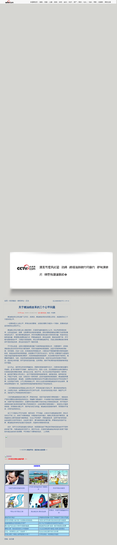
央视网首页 (34, 2)
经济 (70, 2)
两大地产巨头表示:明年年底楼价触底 (17, 526)
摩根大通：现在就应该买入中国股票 (17, 529)
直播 (45, 2)
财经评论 (21, 301)
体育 (60, 2)
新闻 (55, 2)
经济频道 (12, 301)
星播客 (100, 2)
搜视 (41, 2)
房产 (75, 2)
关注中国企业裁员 (59, 488)
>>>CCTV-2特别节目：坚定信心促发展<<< (33, 450)
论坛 (84, 2)
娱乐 (65, 2)
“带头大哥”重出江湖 (16, 511)
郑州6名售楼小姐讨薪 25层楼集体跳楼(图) (18, 520)
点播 (50, 2)
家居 (80, 2)
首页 (6, 301)
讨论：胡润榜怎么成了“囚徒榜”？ (16, 531)
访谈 (90, 2)
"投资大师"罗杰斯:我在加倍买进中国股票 (52, 520)
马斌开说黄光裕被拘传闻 (16, 488)
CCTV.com (21, 313)
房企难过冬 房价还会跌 (38, 511)
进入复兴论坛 (42, 313)
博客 (95, 2)
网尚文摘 (108, 2)
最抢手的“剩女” (10, 517)
